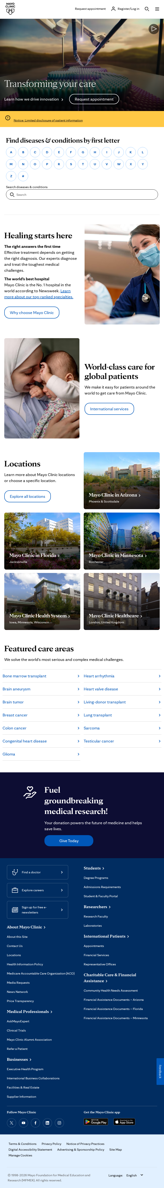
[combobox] (82, 195)
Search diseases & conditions (27, 187)
